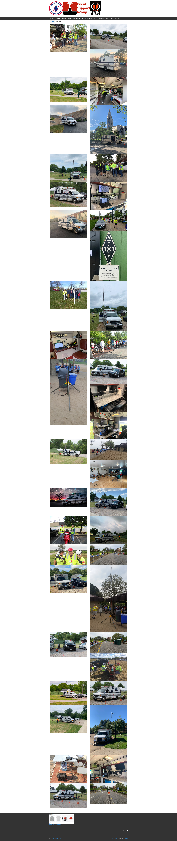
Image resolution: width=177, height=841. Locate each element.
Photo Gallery (101, 18)
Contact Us (117, 18)
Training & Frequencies (87, 18)
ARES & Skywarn (109, 18)
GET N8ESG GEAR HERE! (55, 825)
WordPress (125, 838)
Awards (69, 18)
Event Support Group (57, 838)
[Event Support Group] (75, 8)
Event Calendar (76, 18)
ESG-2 (94, 18)
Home (51, 18)
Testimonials (57, 18)
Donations (64, 18)
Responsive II (114, 838)
